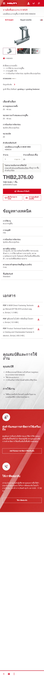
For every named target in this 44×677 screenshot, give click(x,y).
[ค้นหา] (38, 3)
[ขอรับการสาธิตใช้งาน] (8, 674)
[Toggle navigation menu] (4, 3)
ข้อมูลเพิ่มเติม (7, 84)
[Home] (12, 3)
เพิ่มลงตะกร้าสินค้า (23, 191)
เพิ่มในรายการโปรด (12, 198)
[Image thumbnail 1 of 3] (9, 51)
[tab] (9, 20)
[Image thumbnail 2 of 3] (23, 51)
